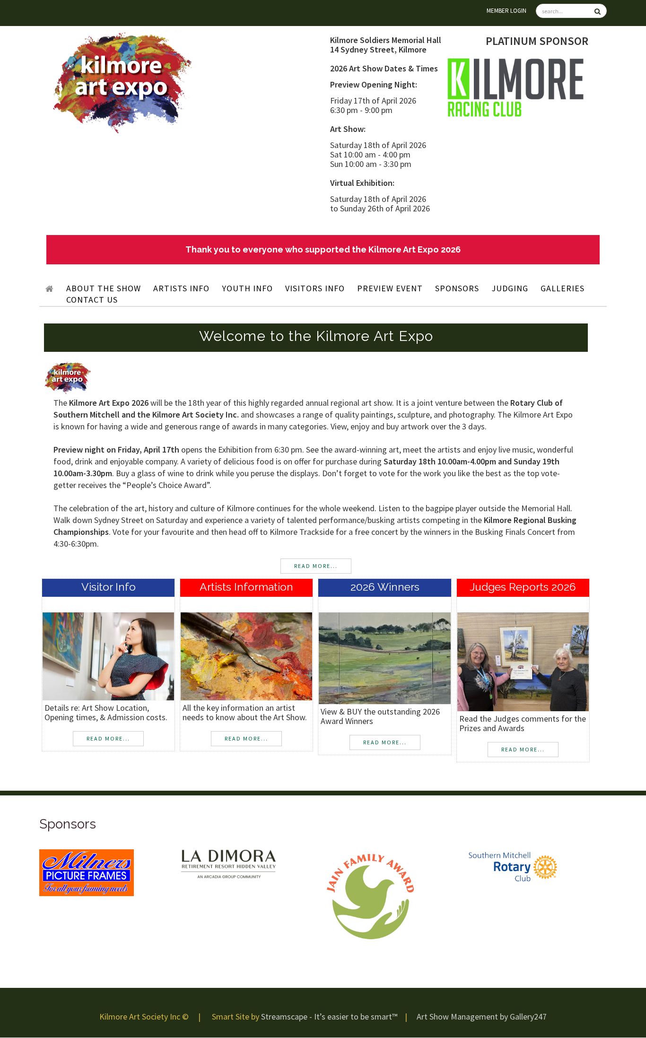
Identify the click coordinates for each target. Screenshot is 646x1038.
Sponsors (457, 288)
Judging (509, 288)
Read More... (108, 738)
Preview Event (390, 288)
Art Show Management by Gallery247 (482, 1016)
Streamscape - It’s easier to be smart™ (329, 1016)
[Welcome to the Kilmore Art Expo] (67, 377)
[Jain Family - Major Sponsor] (370, 895)
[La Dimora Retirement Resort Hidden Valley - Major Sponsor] (228, 863)
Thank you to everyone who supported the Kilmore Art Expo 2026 (323, 249)
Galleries (563, 288)
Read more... (316, 565)
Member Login (506, 11)
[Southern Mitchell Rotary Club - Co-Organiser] (512, 867)
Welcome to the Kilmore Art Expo (316, 336)
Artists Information (246, 586)
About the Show (103, 288)
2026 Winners (384, 586)
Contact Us (92, 300)
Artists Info (181, 288)
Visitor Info (108, 586)
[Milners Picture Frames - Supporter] (86, 872)
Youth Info (247, 288)
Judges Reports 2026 (523, 586)
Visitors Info (315, 288)
